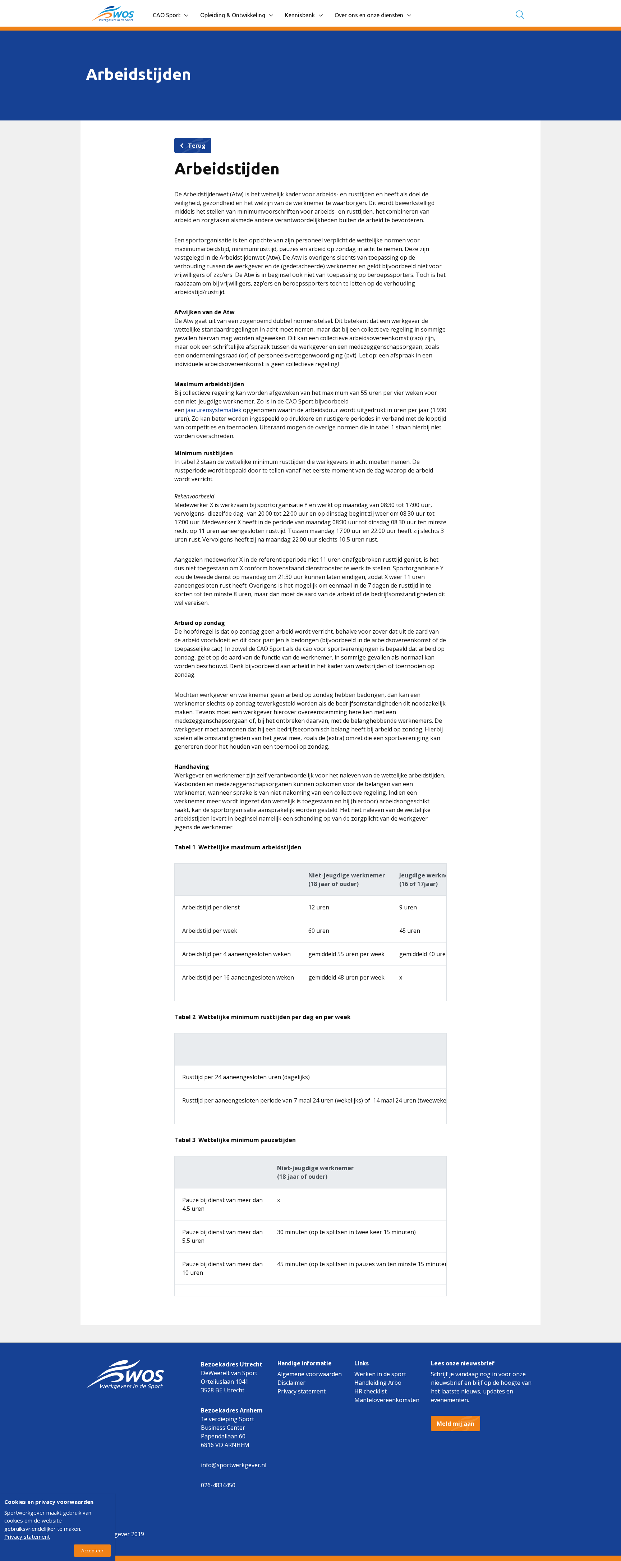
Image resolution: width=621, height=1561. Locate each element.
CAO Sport (166, 15)
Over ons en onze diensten (369, 15)
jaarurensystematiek (214, 410)
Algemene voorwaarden (309, 1374)
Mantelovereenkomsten (386, 1400)
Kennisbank (300, 15)
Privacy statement (301, 1391)
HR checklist (370, 1391)
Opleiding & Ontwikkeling (232, 15)
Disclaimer (291, 1383)
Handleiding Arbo (377, 1383)
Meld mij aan (455, 1424)
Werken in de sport (380, 1374)
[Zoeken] (520, 15)
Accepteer (92, 1550)
